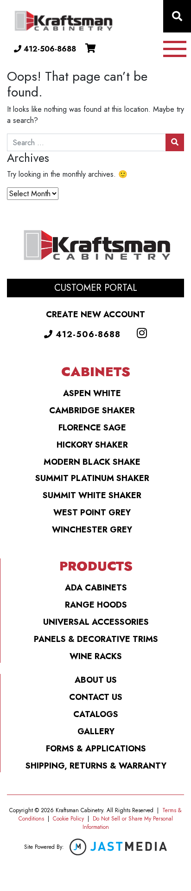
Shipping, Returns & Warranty (95, 766)
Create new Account (95, 314)
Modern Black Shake (92, 462)
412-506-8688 (48, 49)
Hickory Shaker (92, 445)
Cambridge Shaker (92, 410)
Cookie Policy (68, 818)
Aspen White (92, 393)
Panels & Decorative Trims (96, 639)
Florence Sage (92, 428)
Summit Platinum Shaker (92, 478)
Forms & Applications (96, 749)
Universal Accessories (96, 622)
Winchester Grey (92, 530)
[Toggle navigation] (175, 49)
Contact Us (95, 697)
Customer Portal (95, 288)
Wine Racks (96, 656)
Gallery (96, 731)
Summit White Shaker (92, 495)
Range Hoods (96, 605)
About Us (96, 680)
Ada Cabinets (96, 588)
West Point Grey (92, 512)
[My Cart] (90, 48)
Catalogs (95, 714)
